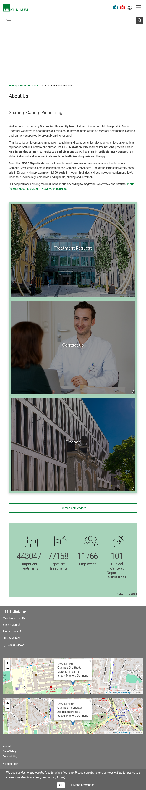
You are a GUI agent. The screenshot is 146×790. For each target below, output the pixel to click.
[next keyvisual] (142, 54)
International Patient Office (32, 33)
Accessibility (10, 756)
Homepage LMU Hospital (23, 85)
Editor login (11, 763)
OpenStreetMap (123, 692)
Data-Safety (10, 751)
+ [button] (7, 663)
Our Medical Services (73, 508)
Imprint (7, 746)
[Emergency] (122, 8)
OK (60, 785)
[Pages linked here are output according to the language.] (129, 7)
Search (139, 20)
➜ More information (82, 785)
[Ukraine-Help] (115, 8)
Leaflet (108, 692)
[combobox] (73, 20)
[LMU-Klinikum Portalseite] (15, 8)
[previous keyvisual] (4, 54)
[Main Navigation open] (138, 7)
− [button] (7, 668)
